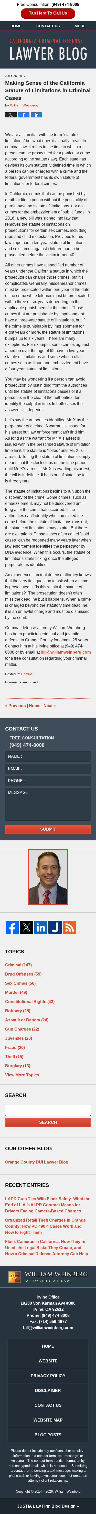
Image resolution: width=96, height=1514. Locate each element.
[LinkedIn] (41, 927)
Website (48, 1361)
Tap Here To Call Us (48, 13)
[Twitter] (26, 927)
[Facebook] (12, 927)
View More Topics (22, 1075)
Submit (48, 829)
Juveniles (18, 1038)
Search (48, 1122)
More (80, 26)
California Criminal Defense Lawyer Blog (48, 49)
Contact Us (48, 26)
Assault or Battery (26, 1020)
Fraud (15, 1047)
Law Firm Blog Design (46, 1506)
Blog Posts (48, 1435)
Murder (16, 992)
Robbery (17, 1011)
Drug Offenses (23, 974)
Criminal (27, 674)
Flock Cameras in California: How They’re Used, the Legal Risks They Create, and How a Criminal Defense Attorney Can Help (46, 1247)
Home (15, 26)
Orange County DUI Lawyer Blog (36, 1162)
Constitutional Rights (30, 1001)
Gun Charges (22, 1029)
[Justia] (55, 927)
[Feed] (69, 927)
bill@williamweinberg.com (66, 652)
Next (50, 706)
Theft (14, 1057)
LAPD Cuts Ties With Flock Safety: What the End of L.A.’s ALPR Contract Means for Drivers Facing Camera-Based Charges (47, 1205)
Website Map (48, 1420)
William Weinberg (67, 1491)
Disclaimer (48, 1390)
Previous (15, 706)
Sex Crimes (20, 983)
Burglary (17, 1066)
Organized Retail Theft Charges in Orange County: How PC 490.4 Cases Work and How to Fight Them (45, 1226)
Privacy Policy (48, 1376)
